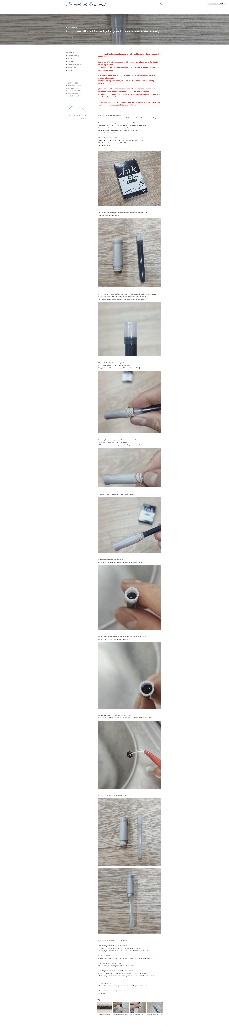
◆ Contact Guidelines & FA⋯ (74, 91)
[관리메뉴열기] (226, 3)
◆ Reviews (69, 70)
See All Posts (70, 52)
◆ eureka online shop (72, 56)
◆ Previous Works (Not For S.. (74, 64)
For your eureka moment (85, 3)
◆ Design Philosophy (72, 93)
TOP (161, 1031)
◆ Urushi (69, 58)
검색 (157, 3)
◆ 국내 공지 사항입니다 (72, 83)
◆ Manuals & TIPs (71, 67)
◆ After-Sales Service (72, 88)
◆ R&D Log (69, 61)
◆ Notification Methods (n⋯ (74, 96)
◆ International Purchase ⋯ (73, 85)
